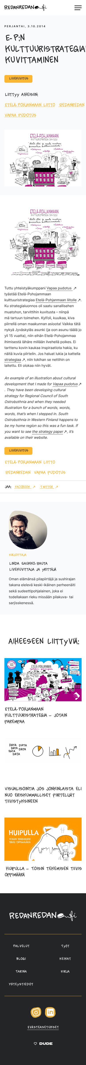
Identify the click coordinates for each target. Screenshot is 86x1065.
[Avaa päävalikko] (78, 7)
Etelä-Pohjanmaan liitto (29, 105)
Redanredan (71, 105)
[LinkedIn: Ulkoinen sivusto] (50, 1017)
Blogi (21, 959)
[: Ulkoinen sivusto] (43, 1044)
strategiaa (12, 359)
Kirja (65, 972)
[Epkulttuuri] (43, 276)
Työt (65, 946)
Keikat (65, 959)
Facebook (23, 487)
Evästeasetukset (43, 1027)
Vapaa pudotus (20, 115)
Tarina (21, 972)
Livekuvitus (18, 79)
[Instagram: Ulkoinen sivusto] (36, 1017)
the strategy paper (47, 431)
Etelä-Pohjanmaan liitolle (56, 300)
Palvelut (20, 946)
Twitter (47, 487)
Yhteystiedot (21, 984)
